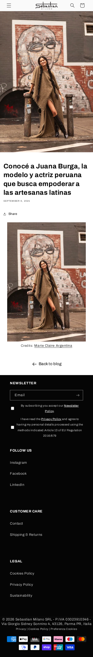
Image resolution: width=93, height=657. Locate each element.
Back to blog (50, 364)
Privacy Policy (21, 584)
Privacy (21, 628)
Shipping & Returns (26, 535)
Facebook (18, 473)
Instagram (18, 462)
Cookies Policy (22, 573)
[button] (9, 5)
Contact (16, 523)
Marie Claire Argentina (53, 346)
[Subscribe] (78, 395)
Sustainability (21, 595)
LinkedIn (17, 485)
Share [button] (12, 214)
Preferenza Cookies (64, 628)
